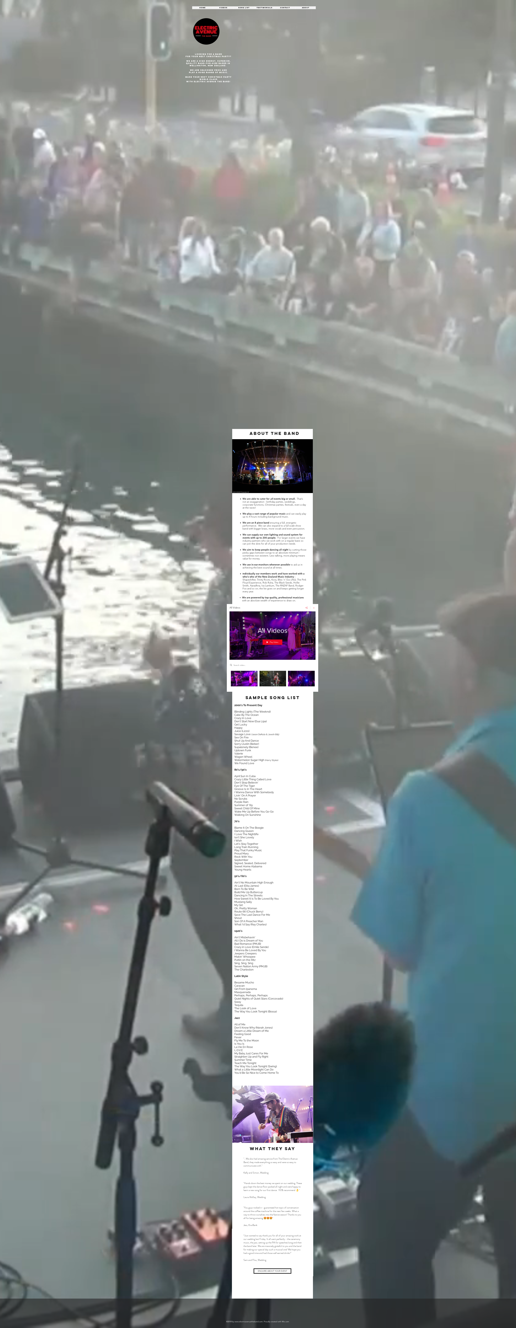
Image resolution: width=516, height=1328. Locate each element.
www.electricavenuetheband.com (249, 1321)
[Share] (306, 607)
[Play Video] (244, 679)
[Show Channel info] (313, 607)
